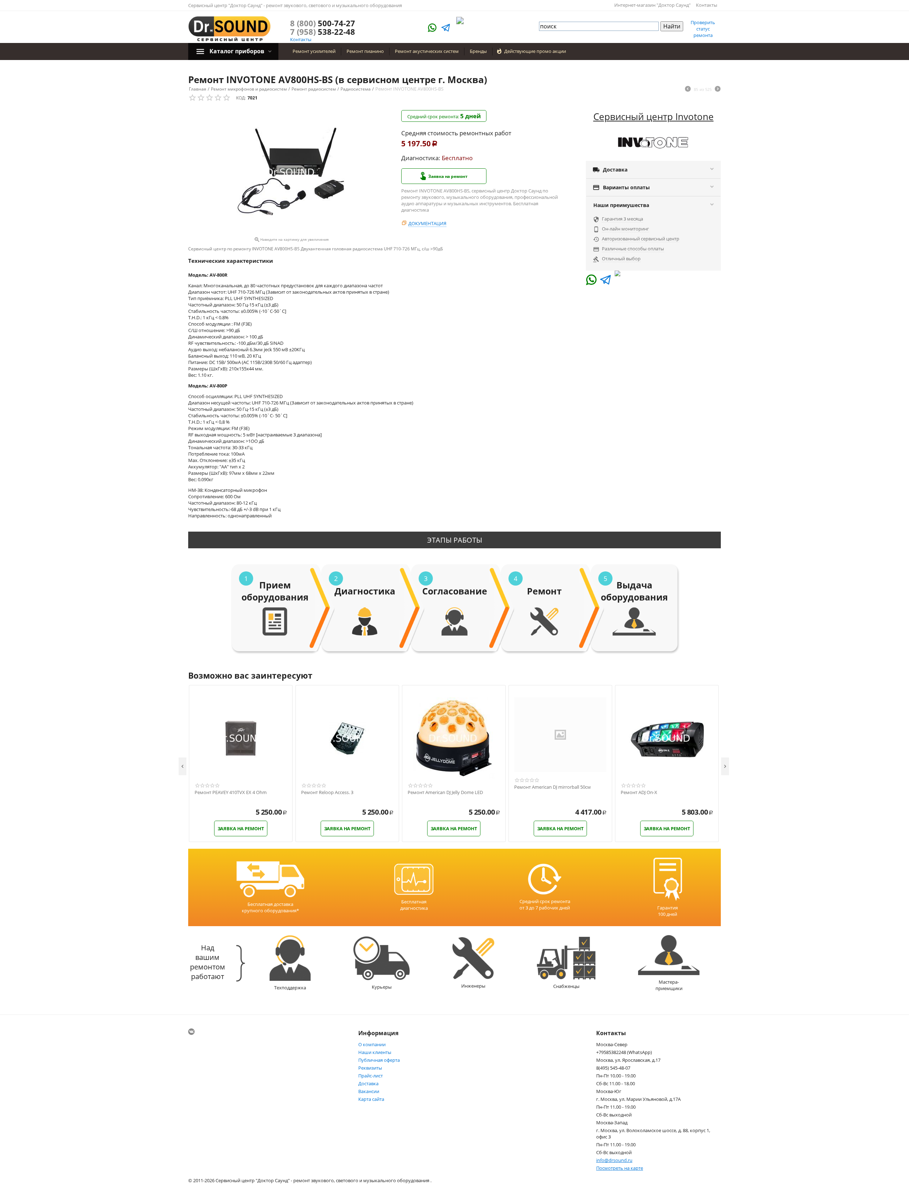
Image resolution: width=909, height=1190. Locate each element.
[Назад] (688, 89)
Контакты (706, 5)
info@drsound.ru (614, 1160)
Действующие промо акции (535, 51)
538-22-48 (322, 31)
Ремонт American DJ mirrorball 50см (552, 787)
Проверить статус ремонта (703, 28)
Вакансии (368, 1091)
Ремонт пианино (365, 51)
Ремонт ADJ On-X (639, 792)
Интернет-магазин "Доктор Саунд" (652, 5)
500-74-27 (322, 23)
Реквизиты (370, 1068)
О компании (372, 1044)
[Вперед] (717, 89)
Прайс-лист (370, 1075)
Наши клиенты (374, 1052)
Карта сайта (371, 1099)
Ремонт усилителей (314, 51)
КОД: (241, 98)
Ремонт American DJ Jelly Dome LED (445, 792)
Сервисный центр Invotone (653, 116)
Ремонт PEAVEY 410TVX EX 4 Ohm (231, 792)
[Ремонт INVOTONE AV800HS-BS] (291, 172)
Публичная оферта (379, 1060)
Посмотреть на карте (619, 1168)
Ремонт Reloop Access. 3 (327, 792)
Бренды (478, 51)
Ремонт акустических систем (427, 51)
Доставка (368, 1083)
